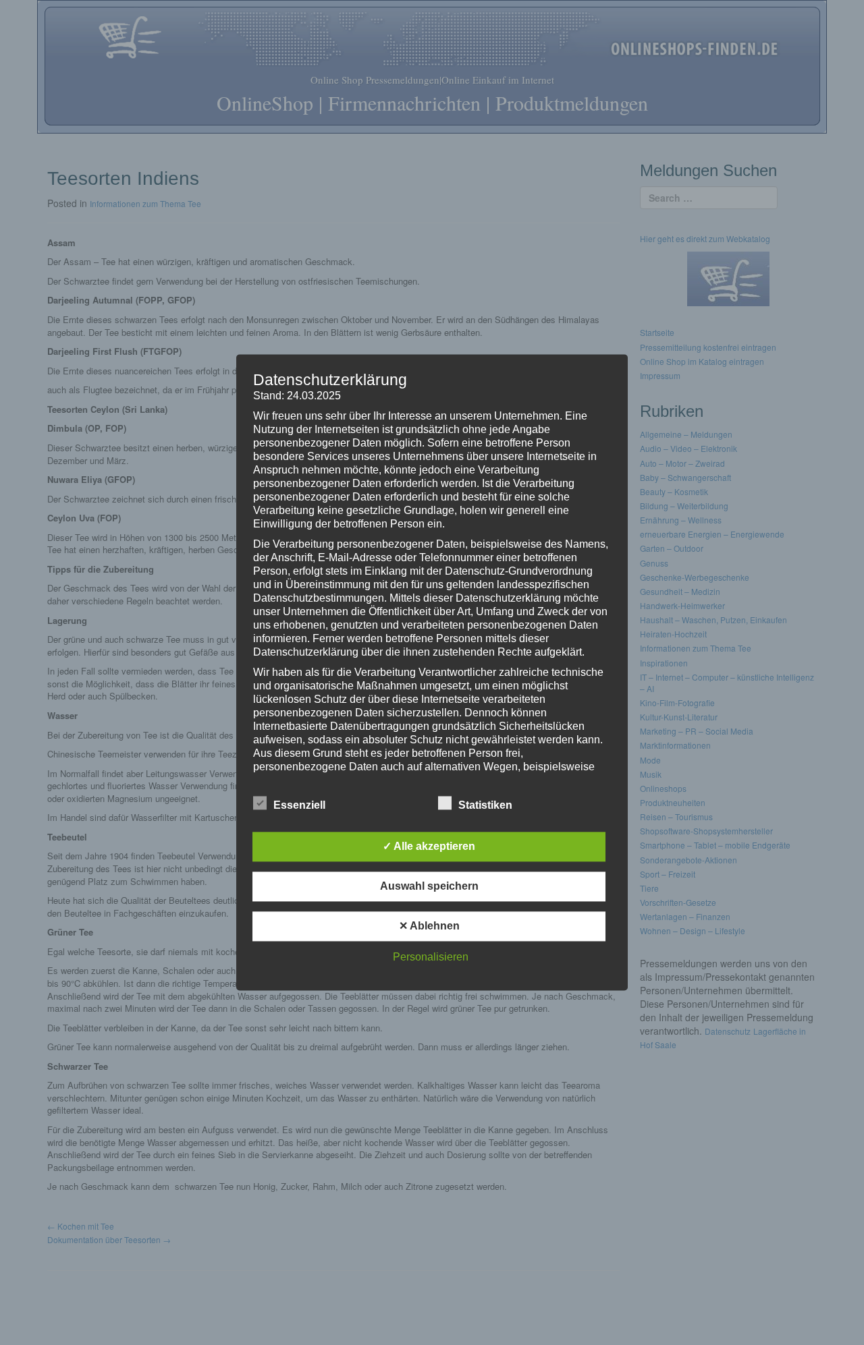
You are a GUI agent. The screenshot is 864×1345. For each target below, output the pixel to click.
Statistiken (485, 805)
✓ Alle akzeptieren (429, 847)
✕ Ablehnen (429, 926)
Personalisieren (430, 957)
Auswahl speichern (429, 886)
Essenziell (299, 805)
